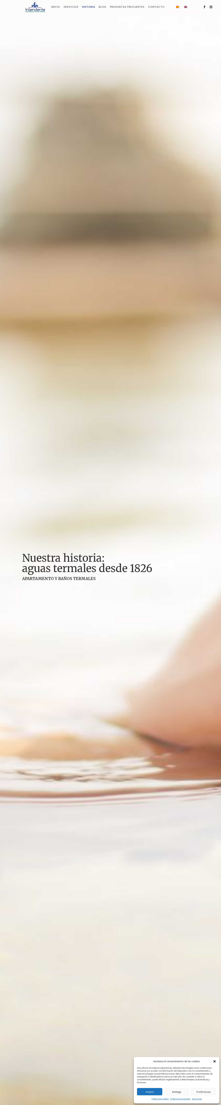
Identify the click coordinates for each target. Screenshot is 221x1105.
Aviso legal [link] (197, 1099)
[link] (35, 11)
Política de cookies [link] (160, 1099)
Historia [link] (88, 7)
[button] (214, 1061)
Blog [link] (102, 7)
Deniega (176, 1091)
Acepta (150, 1091)
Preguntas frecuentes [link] (127, 7)
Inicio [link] (55, 7)
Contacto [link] (156, 7)
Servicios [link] (71, 7)
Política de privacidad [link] (180, 1099)
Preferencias (203, 1091)
